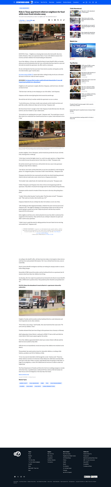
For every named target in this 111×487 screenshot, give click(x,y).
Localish (30, 464)
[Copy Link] (64, 20)
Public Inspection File (64, 481)
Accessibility (86, 464)
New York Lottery (67, 453)
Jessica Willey (30, 20)
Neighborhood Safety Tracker (69, 455)
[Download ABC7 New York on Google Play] (94, 477)
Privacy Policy (16, 481)
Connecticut (75, 2)
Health (64, 462)
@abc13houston (57, 231)
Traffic (29, 457)
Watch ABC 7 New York (33, 468)
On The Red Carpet (67, 468)
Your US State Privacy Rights (41, 481)
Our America (66, 466)
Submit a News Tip (87, 453)
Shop (29, 466)
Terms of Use (49, 481)
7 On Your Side (31, 460)
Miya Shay (22, 20)
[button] (14, 2)
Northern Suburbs (67, 2)
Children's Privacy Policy (31, 481)
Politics (64, 460)
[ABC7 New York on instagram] (21, 476)
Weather (30, 455)
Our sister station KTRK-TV (26, 74)
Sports (64, 464)
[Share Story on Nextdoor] (58, 20)
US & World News (67, 457)
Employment (86, 455)
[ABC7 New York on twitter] (18, 476)
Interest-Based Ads (56, 481)
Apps (29, 470)
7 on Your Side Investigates (34, 462)
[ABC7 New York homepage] (24, 2)
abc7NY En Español (67, 472)
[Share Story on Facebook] (49, 20)
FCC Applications (72, 481)
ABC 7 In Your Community (89, 460)
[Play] (83, 50)
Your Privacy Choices (22, 481)
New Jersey (51, 2)
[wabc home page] (17, 453)
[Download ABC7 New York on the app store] (87, 477)
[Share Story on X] (52, 20)
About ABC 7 (86, 462)
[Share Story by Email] (61, 20)
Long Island (58, 2)
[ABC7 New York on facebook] (15, 476)
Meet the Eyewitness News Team (90, 457)
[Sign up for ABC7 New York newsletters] (24, 476)
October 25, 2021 (49, 234)
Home (29, 453)
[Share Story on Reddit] (55, 20)
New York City (44, 2)
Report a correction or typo (24, 374)
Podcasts (65, 470)
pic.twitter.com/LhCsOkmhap (42, 233)
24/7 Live (36, 2)
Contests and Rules (87, 466)
